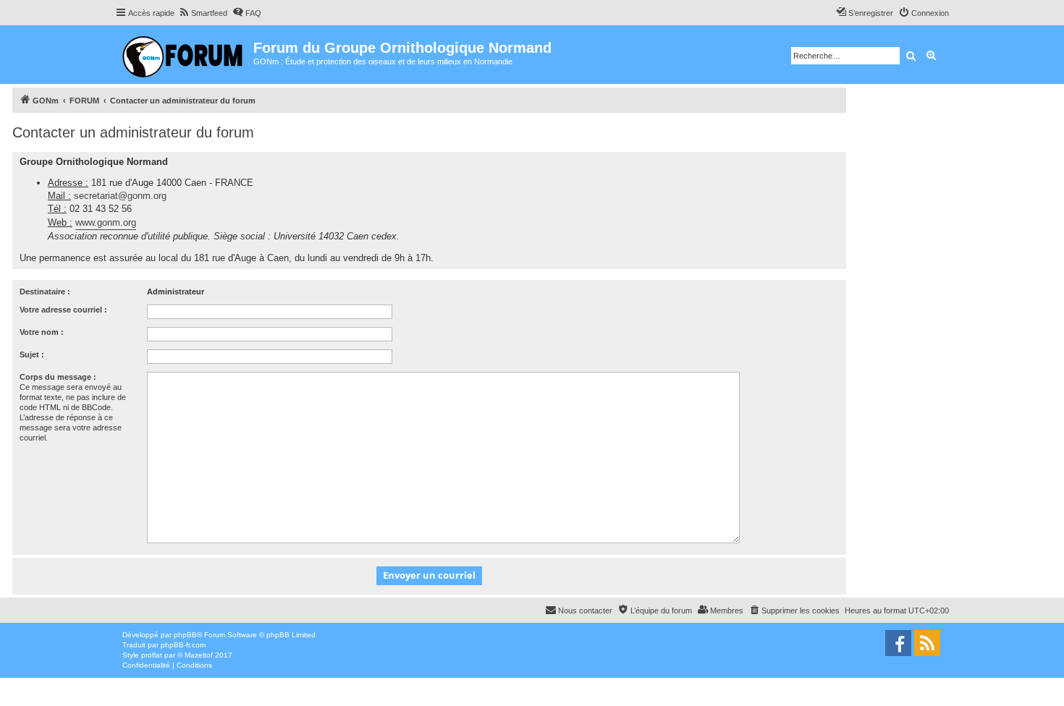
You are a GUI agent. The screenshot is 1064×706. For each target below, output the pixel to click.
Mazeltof (199, 655)
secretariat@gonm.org (120, 195)
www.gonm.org (105, 222)
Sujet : (32, 354)
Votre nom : (42, 332)
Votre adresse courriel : (63, 309)
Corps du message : (58, 377)
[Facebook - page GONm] (898, 643)
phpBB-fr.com (183, 645)
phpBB (185, 635)
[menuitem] (202, 13)
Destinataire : (45, 291)
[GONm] (184, 54)
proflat (151, 655)
